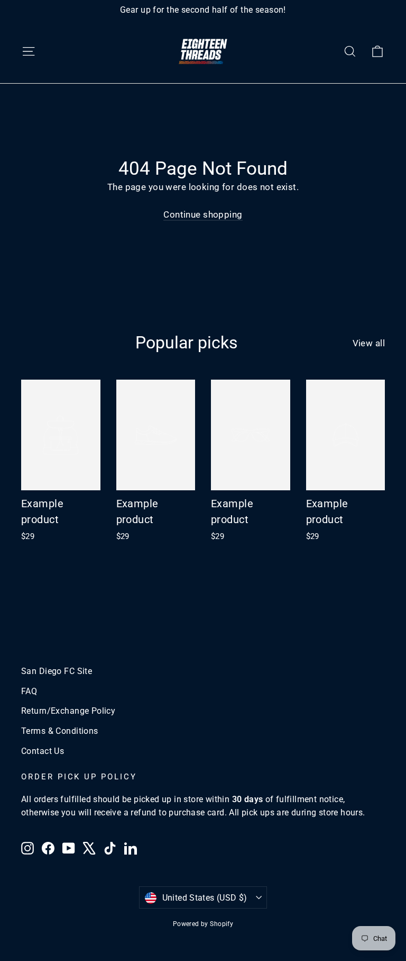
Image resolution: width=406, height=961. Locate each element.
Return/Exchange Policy (68, 711)
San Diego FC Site (56, 671)
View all (369, 343)
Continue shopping (202, 214)
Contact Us (42, 751)
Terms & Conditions (59, 731)
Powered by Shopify (203, 924)
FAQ (29, 691)
